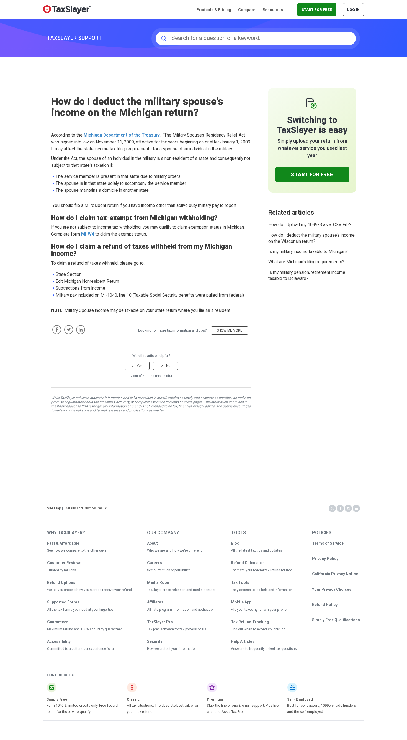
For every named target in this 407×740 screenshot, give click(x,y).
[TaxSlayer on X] (332, 508)
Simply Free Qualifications (336, 620)
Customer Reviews (64, 562)
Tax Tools (240, 582)
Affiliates (155, 602)
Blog (235, 543)
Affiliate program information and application (181, 610)
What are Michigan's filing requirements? (306, 261)
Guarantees (57, 622)
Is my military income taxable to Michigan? (308, 251)
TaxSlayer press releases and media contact (181, 590)
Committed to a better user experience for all (81, 649)
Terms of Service (328, 543)
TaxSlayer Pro (160, 622)
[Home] (67, 9)
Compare (247, 9)
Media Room (159, 582)
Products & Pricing (213, 9)
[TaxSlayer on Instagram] (348, 508)
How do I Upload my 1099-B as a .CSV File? (309, 224)
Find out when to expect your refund (258, 629)
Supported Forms (63, 602)
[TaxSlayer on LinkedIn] (356, 508)
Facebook (56, 329)
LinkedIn (80, 329)
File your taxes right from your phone (259, 610)
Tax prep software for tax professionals (176, 629)
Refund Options (61, 582)
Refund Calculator (247, 562)
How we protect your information (172, 649)
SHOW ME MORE (229, 330)
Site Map (54, 508)
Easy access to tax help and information (262, 590)
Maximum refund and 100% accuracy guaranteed (85, 629)
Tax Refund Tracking (250, 622)
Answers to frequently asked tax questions (264, 649)
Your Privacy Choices (331, 589)
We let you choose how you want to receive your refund (89, 590)
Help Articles (242, 641)
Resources (272, 9)
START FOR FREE (317, 9)
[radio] (137, 366)
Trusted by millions (61, 570)
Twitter (68, 329)
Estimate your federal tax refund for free (261, 570)
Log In (353, 9)
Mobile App (241, 602)
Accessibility (59, 641)
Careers (154, 562)
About (152, 543)
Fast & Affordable (63, 543)
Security (154, 641)
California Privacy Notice (335, 574)
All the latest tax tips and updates (256, 550)
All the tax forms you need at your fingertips (80, 610)
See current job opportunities (169, 570)
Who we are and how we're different (174, 550)
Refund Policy (325, 604)
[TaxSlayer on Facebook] (340, 508)
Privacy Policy (325, 558)
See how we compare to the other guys (77, 550)
